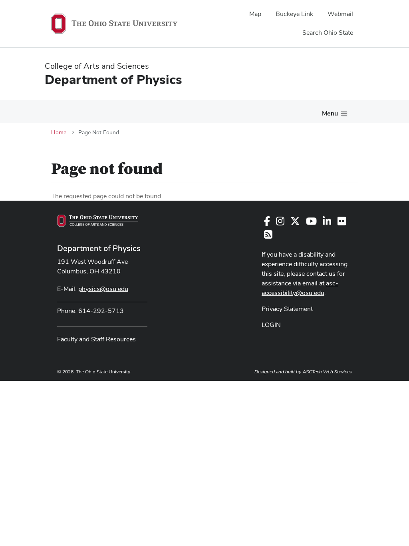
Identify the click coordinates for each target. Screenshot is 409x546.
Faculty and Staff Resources (96, 339)
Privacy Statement (287, 309)
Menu (330, 113)
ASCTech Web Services (327, 372)
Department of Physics (99, 248)
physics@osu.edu (103, 289)
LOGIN (271, 325)
